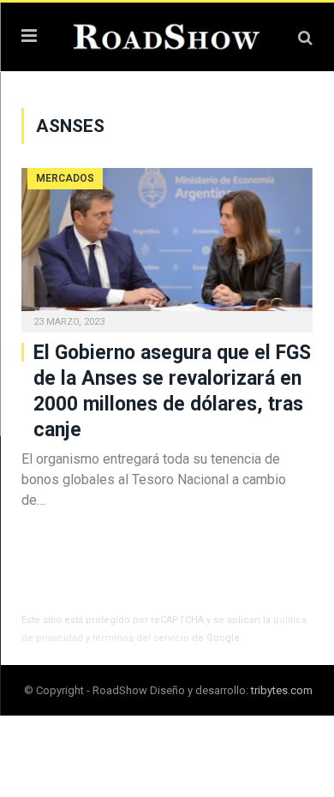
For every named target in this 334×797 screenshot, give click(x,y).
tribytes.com (282, 690)
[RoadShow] (167, 35)
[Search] (305, 37)
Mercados (65, 178)
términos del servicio (140, 638)
